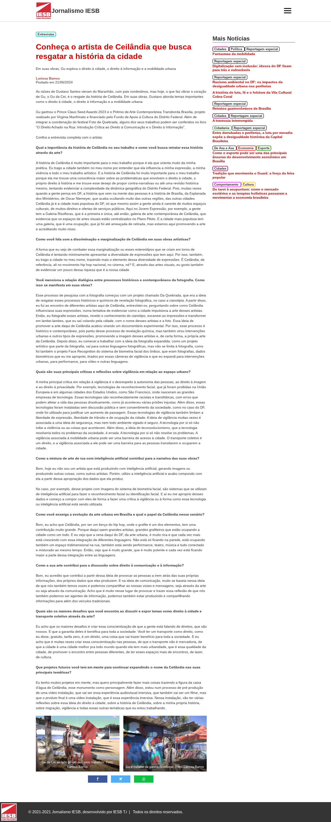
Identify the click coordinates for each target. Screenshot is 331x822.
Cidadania (222, 128)
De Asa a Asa (224, 148)
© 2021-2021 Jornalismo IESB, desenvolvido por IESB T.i (77, 812)
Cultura (248, 184)
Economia (246, 148)
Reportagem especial (262, 49)
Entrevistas (46, 34)
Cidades (220, 49)
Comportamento (226, 184)
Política (237, 49)
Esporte (263, 148)
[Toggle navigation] (287, 11)
